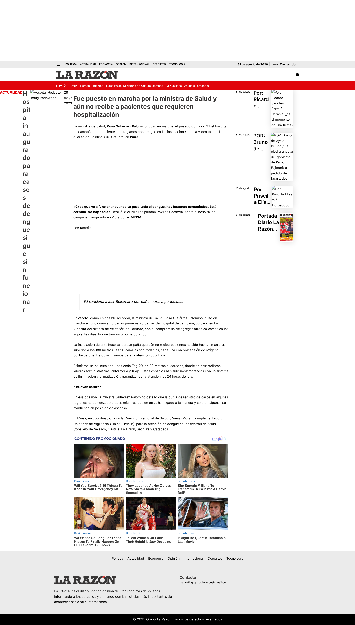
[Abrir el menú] (58, 64)
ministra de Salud (91, 126)
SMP (168, 85)
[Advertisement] (177, 30)
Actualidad (11, 92)
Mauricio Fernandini (196, 85)
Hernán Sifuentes (91, 85)
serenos (157, 85)
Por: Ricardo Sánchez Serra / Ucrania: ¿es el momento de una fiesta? (262, 99)
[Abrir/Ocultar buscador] (297, 74)
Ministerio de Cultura (137, 85)
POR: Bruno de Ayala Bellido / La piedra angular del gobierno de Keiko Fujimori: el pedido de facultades (261, 142)
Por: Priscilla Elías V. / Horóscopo (262, 196)
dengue (150, 132)
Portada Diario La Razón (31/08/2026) (268, 222)
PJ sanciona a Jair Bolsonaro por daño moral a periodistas (133, 301)
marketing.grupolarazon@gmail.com (204, 582)
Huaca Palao (113, 85)
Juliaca (177, 85)
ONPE (74, 85)
